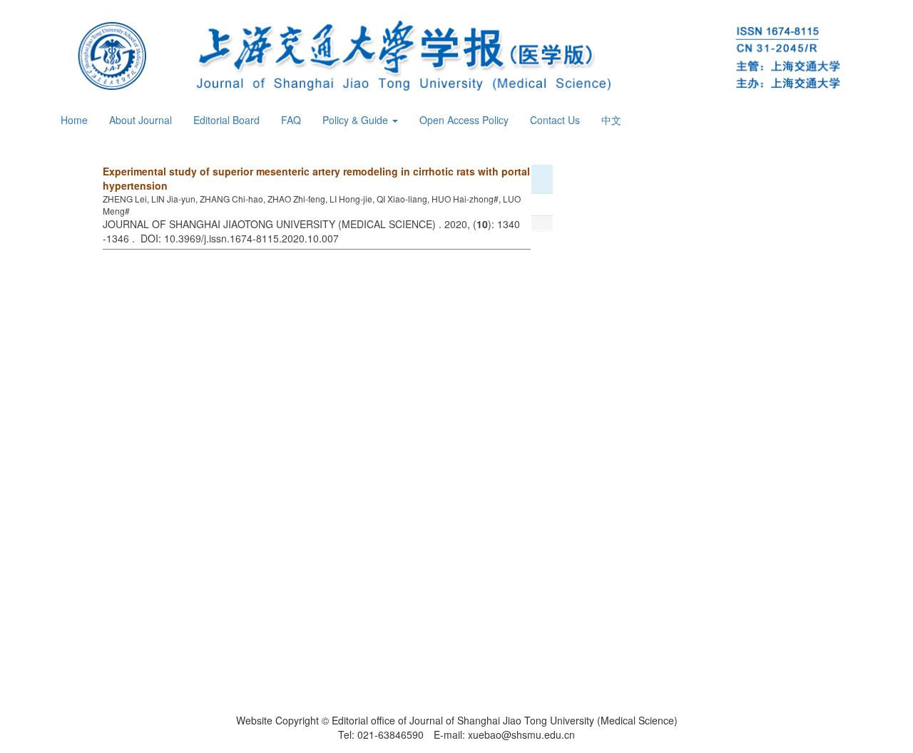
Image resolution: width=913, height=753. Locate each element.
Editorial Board (226, 120)
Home (74, 120)
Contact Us (555, 120)
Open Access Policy (464, 120)
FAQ (291, 120)
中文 (611, 120)
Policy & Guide (356, 120)
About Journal (140, 120)
